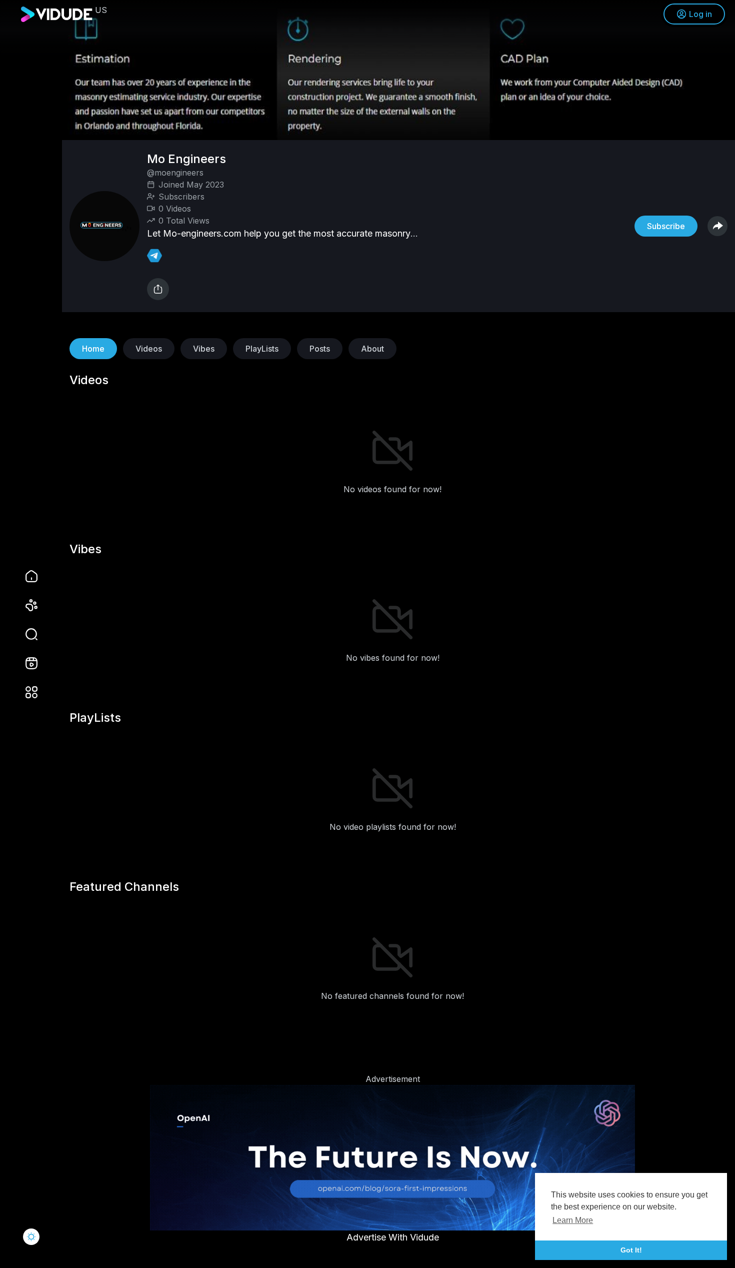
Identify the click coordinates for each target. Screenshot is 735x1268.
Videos (149, 349)
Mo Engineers (188, 159)
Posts (320, 349)
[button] (25, 634)
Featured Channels (124, 887)
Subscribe (666, 226)
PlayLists (262, 349)
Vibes (203, 349)
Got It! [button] (631, 1250)
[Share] (158, 289)
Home (93, 349)
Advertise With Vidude (392, 1237)
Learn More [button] (572, 1220)
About (372, 349)
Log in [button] (700, 14)
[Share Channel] (718, 226)
